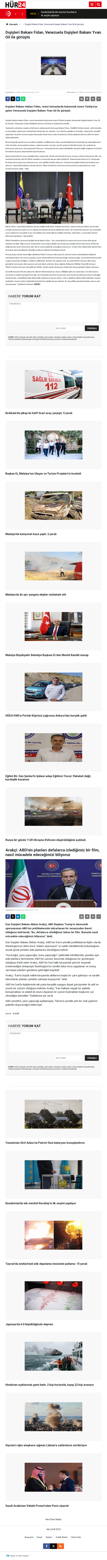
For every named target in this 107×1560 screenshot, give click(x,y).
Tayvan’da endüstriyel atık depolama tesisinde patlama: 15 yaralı (58, 14)
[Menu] (91, 4)
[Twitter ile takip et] (53, 1546)
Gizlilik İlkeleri (62, 1537)
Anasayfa (13, 24)
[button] (87, 99)
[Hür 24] (15, 4)
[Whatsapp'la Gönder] (23, 99)
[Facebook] (7, 99)
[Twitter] (13, 99)
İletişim (49, 1537)
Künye (39, 1537)
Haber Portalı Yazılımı (19, 1556)
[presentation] (15, 14)
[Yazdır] (81, 99)
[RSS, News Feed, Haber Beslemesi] (60, 1546)
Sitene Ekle (76, 1537)
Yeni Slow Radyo (53, 1519)
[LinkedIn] (18, 99)
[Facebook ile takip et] (46, 1546)
